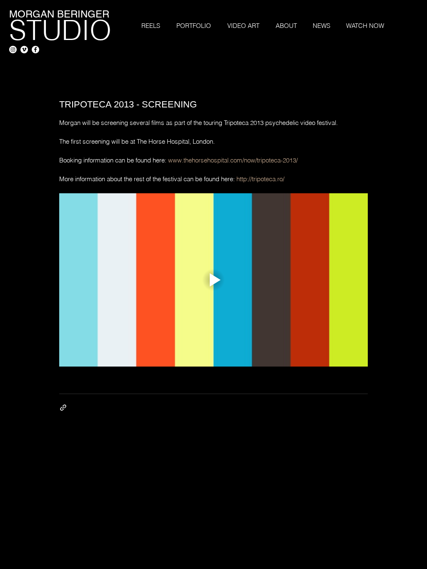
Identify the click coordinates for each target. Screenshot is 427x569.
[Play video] (213, 280)
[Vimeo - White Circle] (24, 49)
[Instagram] (13, 49)
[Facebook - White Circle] (35, 49)
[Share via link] (63, 408)
